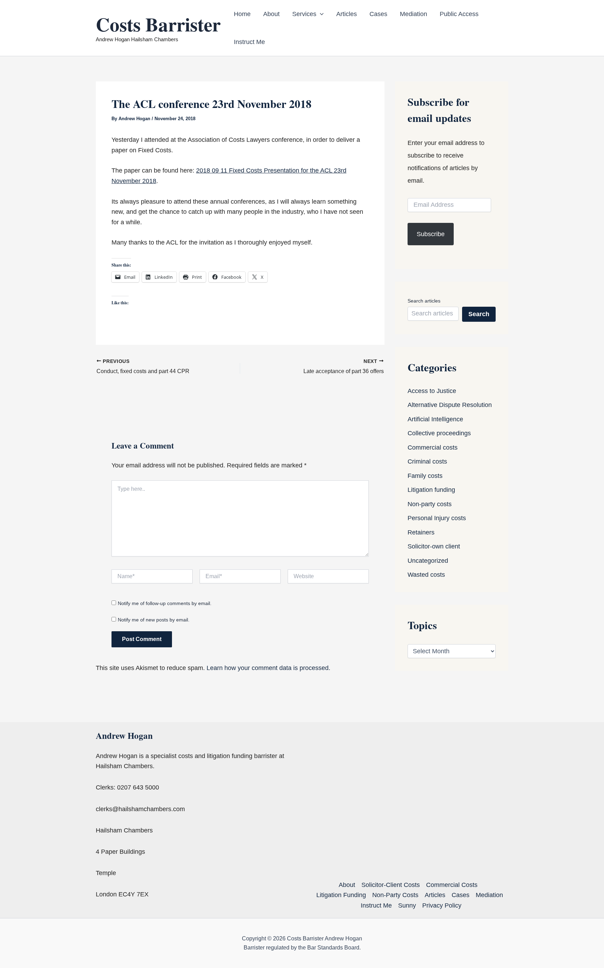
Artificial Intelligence (435, 419)
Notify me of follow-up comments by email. (164, 603)
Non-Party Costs (395, 894)
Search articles (424, 301)
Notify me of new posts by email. (153, 620)
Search (478, 314)
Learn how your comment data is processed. (268, 667)
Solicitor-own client (434, 546)
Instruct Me (249, 41)
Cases (378, 13)
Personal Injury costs (437, 518)
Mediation (413, 13)
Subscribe (431, 234)
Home (242, 13)
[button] (320, 14)
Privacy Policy (441, 905)
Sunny (407, 905)
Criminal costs (427, 461)
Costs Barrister (158, 24)
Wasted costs (426, 574)
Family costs (425, 475)
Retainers (421, 532)
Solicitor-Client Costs (390, 884)
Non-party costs (430, 504)
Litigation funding (431, 489)
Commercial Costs (451, 884)
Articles (346, 13)
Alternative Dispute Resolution (450, 404)
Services (304, 13)
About (271, 13)
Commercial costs (433, 447)
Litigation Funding (341, 894)
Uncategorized (428, 560)
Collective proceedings (439, 433)
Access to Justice (432, 390)
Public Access (459, 13)
